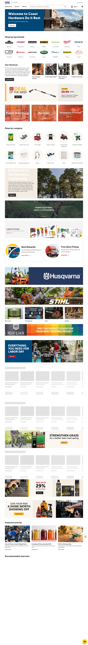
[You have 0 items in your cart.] (82, 6)
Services (17, 6)
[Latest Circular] (44, 229)
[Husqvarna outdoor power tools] (44, 276)
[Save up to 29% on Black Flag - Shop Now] (44, 488)
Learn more (9, 79)
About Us (24, 6)
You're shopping (14, 2)
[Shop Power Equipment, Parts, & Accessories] (44, 209)
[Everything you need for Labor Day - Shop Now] (44, 351)
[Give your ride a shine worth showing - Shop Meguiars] (44, 509)
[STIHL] (44, 296)
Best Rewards (80, 2)
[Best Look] (44, 330)
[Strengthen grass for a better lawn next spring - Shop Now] (44, 439)
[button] (75, 6)
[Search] (65, 6)
